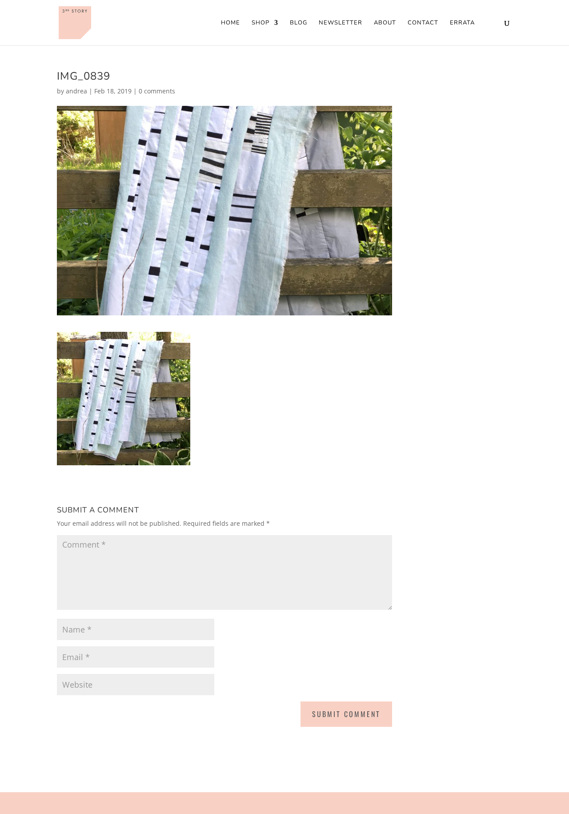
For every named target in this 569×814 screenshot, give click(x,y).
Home (230, 23)
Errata (462, 23)
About (385, 23)
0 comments (157, 91)
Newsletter (340, 23)
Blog (298, 23)
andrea (76, 91)
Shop (260, 23)
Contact (423, 23)
